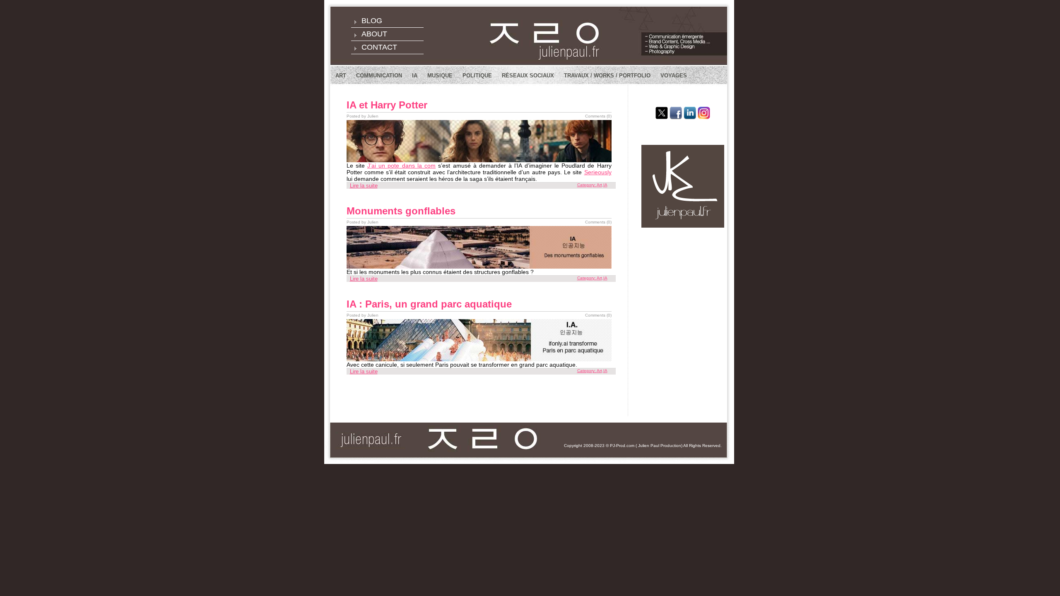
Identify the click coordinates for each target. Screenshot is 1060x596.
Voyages (673, 75)
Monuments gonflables (401, 210)
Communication (379, 75)
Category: (587, 185)
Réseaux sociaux (528, 75)
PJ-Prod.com (622, 445)
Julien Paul (648, 445)
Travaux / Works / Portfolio (607, 75)
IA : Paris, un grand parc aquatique (429, 304)
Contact (379, 47)
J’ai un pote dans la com (401, 165)
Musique (440, 75)
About (374, 34)
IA (414, 75)
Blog (371, 21)
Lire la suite (364, 186)
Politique (477, 75)
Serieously (598, 172)
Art (340, 75)
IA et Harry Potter (387, 105)
